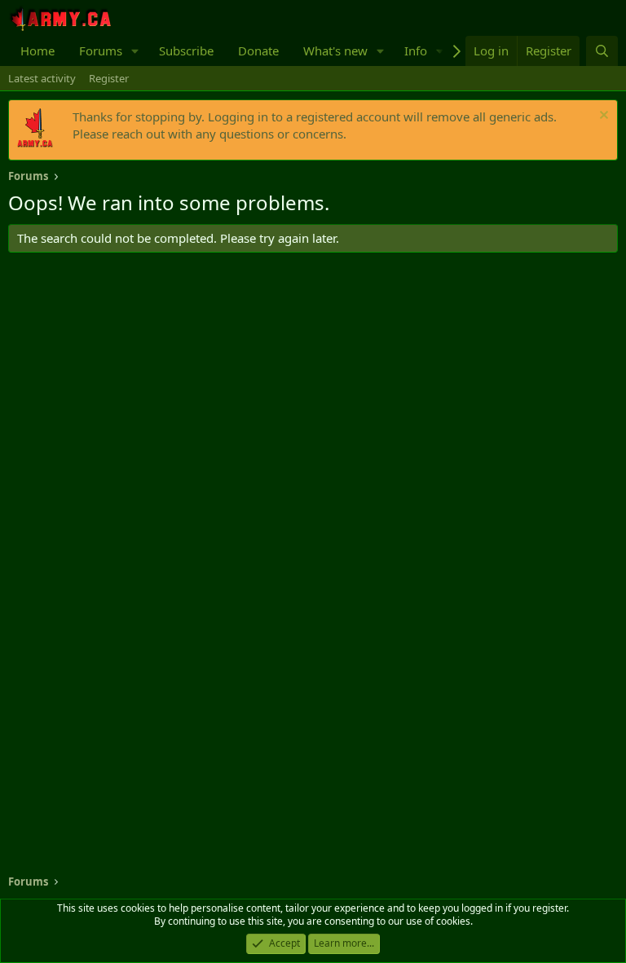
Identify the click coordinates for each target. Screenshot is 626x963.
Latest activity (42, 78)
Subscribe (186, 50)
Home (37, 50)
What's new (335, 50)
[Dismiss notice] (602, 116)
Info (415, 50)
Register (109, 78)
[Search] (602, 51)
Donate (258, 50)
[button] (135, 51)
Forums (100, 50)
